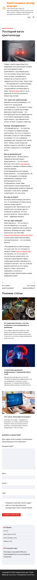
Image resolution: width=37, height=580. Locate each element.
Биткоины (15, 91)
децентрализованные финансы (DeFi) (18, 235)
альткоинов (24, 164)
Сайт (4, 493)
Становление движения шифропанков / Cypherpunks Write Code (17, 372)
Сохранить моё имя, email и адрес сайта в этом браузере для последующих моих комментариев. (18, 505)
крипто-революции (23, 251)
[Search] (33, 17)
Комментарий (8, 446)
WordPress (30, 575)
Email (4, 483)
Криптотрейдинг (9, 538)
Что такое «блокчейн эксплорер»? (17, 417)
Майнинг (6, 541)
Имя (4, 473)
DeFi (5, 531)
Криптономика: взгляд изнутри (20, 4)
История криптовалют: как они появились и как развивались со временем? (16, 325)
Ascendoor (12, 575)
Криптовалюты (7, 28)
